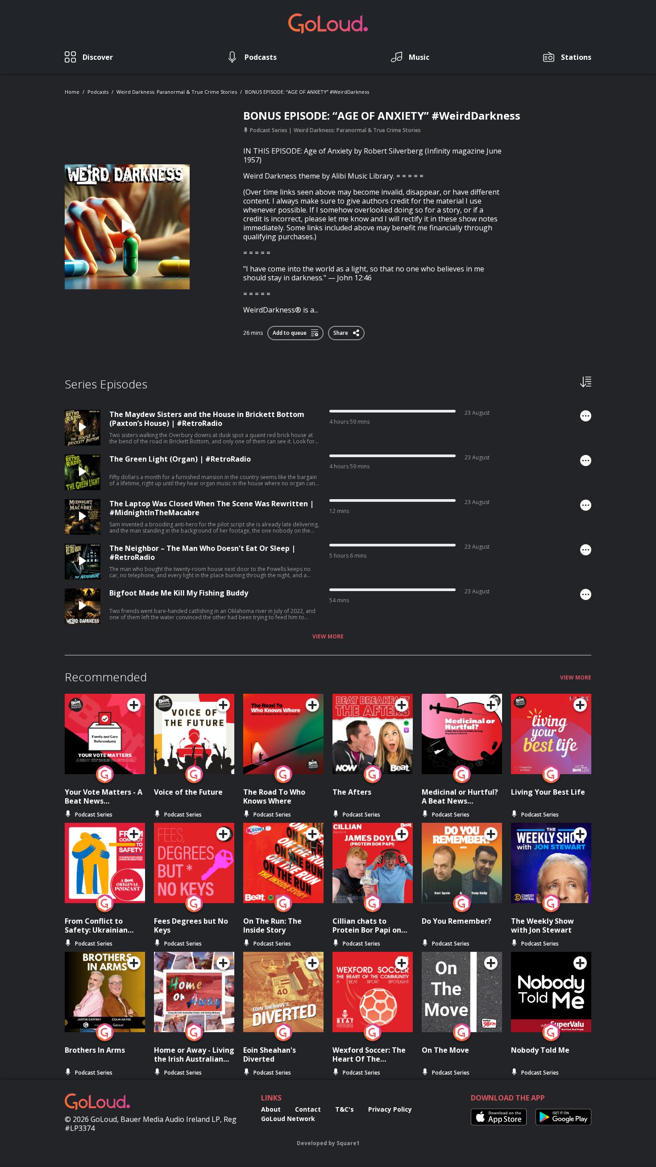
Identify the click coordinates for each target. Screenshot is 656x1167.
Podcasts (97, 91)
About (271, 1109)
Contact (308, 1109)
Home (72, 91)
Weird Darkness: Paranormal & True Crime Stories (176, 91)
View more (328, 636)
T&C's (344, 1109)
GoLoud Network (288, 1118)
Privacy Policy (390, 1109)
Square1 (348, 1143)
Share (341, 331)
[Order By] (585, 381)
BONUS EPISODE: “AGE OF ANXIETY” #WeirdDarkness (307, 91)
